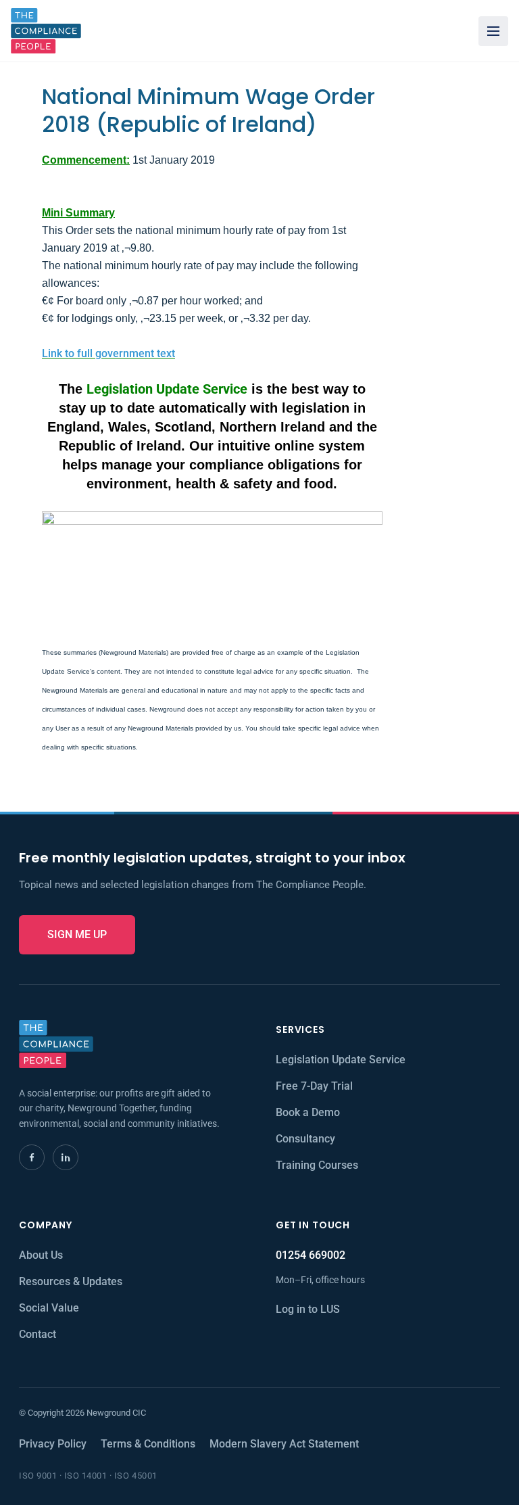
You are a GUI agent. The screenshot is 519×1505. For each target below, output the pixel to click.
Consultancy (305, 1138)
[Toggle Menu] (493, 31)
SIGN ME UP (77, 934)
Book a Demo (308, 1112)
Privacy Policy (52, 1443)
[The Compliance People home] (46, 31)
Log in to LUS (308, 1309)
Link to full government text (108, 353)
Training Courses (317, 1165)
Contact (37, 1334)
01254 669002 (310, 1255)
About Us (41, 1255)
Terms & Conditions (148, 1443)
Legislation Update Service (340, 1059)
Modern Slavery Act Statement (284, 1443)
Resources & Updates (70, 1281)
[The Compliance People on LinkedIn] (65, 1157)
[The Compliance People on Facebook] (32, 1157)
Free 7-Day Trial (314, 1086)
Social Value (49, 1307)
